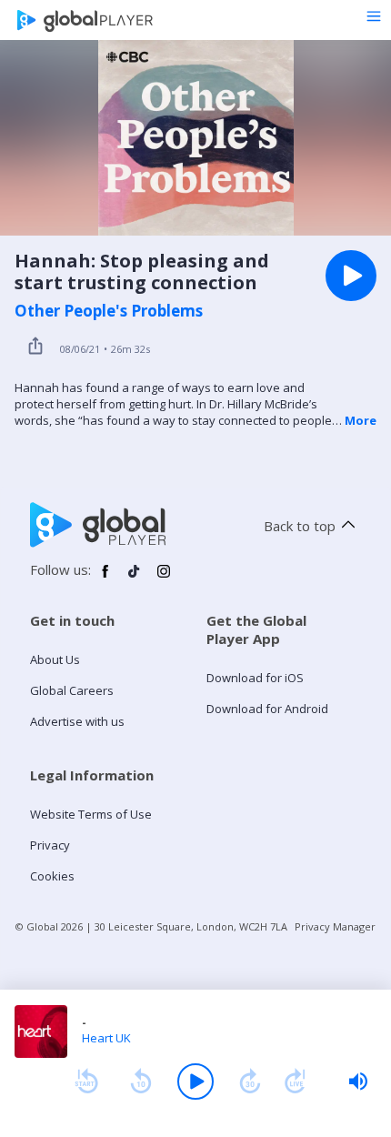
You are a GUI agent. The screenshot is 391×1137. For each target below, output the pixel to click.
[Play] (195, 1081)
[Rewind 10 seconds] (141, 1081)
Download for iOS (255, 677)
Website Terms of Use (91, 814)
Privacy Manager (335, 926)
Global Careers (72, 690)
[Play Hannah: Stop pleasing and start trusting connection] (351, 275)
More (360, 420)
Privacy (50, 845)
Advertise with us (77, 721)
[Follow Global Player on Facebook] (105, 578)
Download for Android (267, 708)
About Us (55, 659)
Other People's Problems (109, 311)
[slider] (358, 1081)
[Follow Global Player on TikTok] (134, 578)
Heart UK (106, 1038)
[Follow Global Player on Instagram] (163, 578)
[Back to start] (86, 1081)
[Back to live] (295, 1081)
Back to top (300, 526)
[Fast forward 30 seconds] (250, 1081)
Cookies (52, 876)
